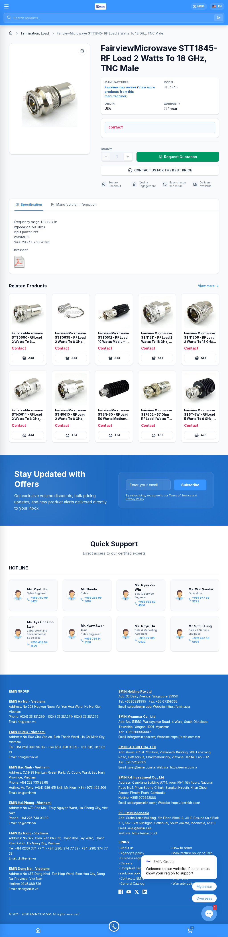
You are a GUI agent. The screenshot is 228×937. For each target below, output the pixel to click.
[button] (49, 99)
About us (126, 848)
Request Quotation (180, 156)
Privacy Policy (135, 499)
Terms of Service (180, 495)
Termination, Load (34, 33)
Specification (31, 204)
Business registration (135, 858)
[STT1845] (19, 261)
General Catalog (132, 883)
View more (206, 286)
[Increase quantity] (128, 157)
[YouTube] (128, 892)
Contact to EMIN (132, 878)
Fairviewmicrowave (120, 87)
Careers (126, 863)
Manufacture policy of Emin (192, 853)
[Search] (218, 17)
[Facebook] (120, 892)
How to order (182, 848)
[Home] (10, 33)
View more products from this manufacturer (130, 91)
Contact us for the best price (163, 170)
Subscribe (190, 485)
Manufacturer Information (76, 204)
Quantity (106, 148)
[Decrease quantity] (106, 157)
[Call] (114, 930)
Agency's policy (132, 853)
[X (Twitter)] (136, 892)
